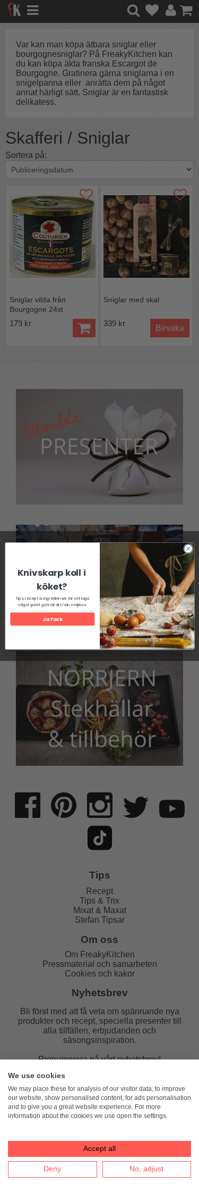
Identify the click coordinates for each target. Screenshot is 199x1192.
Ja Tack (52, 619)
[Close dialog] (188, 548)
